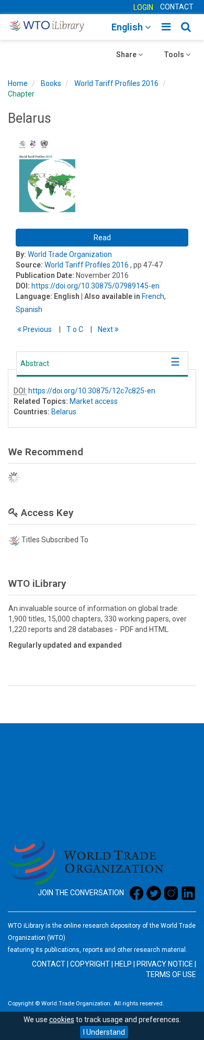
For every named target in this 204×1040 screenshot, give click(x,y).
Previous (36, 329)
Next (106, 329)
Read (102, 237)
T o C (74, 329)
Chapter (21, 94)
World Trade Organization (70, 254)
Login (143, 7)
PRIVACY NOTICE (165, 964)
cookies (61, 1019)
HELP (123, 964)
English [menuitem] (128, 27)
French (153, 296)
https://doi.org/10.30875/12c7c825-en (91, 391)
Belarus (63, 412)
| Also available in (110, 296)
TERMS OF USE (171, 974)
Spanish (29, 309)
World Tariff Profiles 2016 (116, 83)
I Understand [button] (104, 1032)
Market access (94, 401)
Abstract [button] (34, 363)
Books (51, 83)
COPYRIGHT (90, 964)
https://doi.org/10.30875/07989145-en (95, 286)
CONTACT (177, 7)
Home (18, 83)
